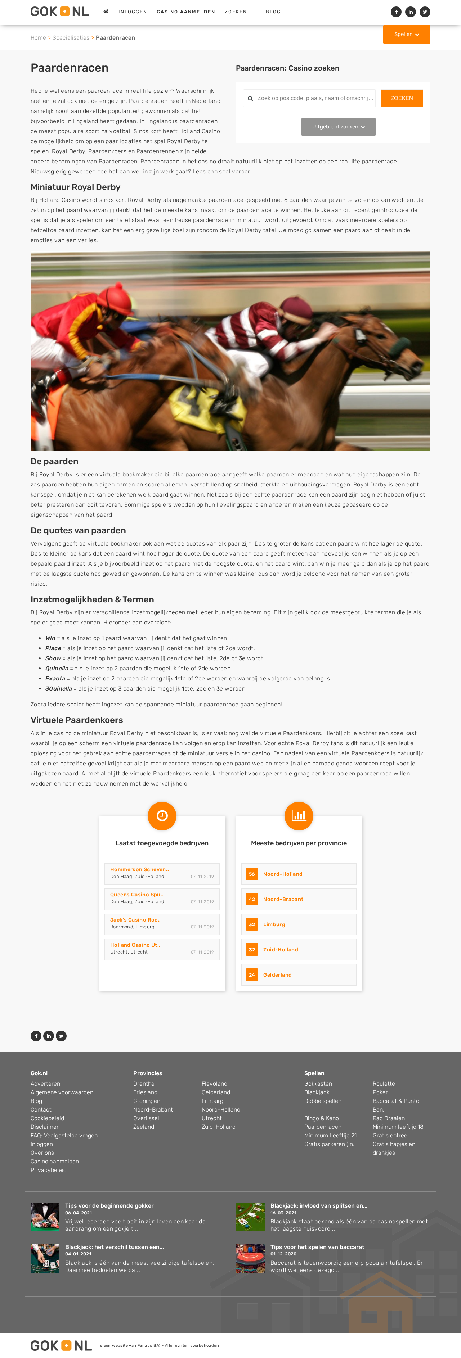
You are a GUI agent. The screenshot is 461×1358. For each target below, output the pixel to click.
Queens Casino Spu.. (137, 895)
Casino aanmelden (55, 1161)
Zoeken (236, 11)
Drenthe (144, 1083)
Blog (273, 11)
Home (38, 37)
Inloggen (132, 11)
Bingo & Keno (321, 1118)
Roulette (384, 1083)
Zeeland (143, 1126)
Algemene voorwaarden (62, 1092)
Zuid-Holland (280, 950)
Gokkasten (318, 1083)
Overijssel (146, 1118)
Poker (380, 1092)
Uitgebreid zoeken (335, 126)
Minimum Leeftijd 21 (330, 1135)
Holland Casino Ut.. (135, 945)
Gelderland (277, 975)
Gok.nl (39, 1073)
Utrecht (212, 1118)
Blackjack (317, 1092)
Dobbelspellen (322, 1100)
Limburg (274, 925)
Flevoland (214, 1083)
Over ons (42, 1152)
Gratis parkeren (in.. (330, 1144)
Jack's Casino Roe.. (135, 920)
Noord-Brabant (283, 899)
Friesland (145, 1092)
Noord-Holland (283, 874)
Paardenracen (322, 1126)
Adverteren (45, 1083)
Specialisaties (71, 37)
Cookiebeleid (47, 1118)
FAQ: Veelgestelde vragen (64, 1135)
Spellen (403, 34)
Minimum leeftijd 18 (398, 1126)
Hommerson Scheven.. (139, 869)
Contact (41, 1109)
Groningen (146, 1100)
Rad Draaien (389, 1118)
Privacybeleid (49, 1170)
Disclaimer (45, 1126)
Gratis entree (390, 1135)
